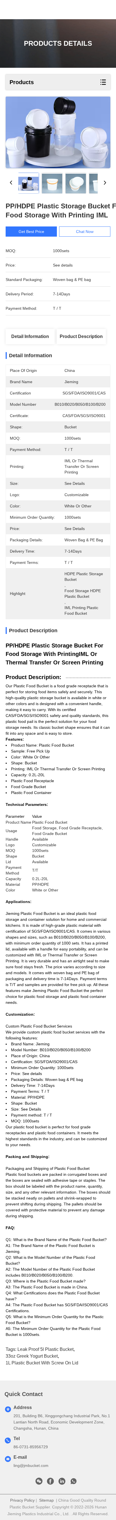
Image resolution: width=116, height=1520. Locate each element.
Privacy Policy (22, 1500)
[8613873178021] (73, 1482)
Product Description (81, 336)
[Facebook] (50, 1482)
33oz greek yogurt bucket (32, 1356)
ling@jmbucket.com (31, 1465)
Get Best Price (31, 231)
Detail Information (30, 336)
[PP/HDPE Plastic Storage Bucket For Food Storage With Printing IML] (58, 132)
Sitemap (46, 1500)
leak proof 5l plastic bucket (45, 1349)
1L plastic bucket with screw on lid (42, 1362)
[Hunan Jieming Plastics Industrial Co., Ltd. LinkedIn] (62, 1482)
